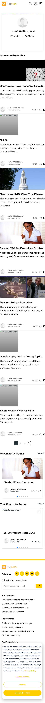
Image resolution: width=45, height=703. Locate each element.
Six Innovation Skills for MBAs (17, 410)
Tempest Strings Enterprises (16, 302)
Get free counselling (11, 635)
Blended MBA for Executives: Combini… (22, 248)
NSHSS (4, 140)
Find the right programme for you (17, 623)
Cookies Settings (22, 676)
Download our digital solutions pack (18, 600)
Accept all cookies (22, 693)
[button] (17, 496)
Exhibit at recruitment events (15, 608)
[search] (30, 4)
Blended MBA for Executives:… (19, 482)
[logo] (9, 3)
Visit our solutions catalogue (14, 604)
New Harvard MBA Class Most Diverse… (22, 194)
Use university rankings (12, 627)
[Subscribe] (39, 586)
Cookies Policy (30, 671)
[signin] (35, 3)
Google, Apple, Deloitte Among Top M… (21, 356)
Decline (23, 684)
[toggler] (41, 3)
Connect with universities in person (18, 631)
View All (41, 453)
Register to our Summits (13, 612)
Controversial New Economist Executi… (22, 86)
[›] (29, 443)
